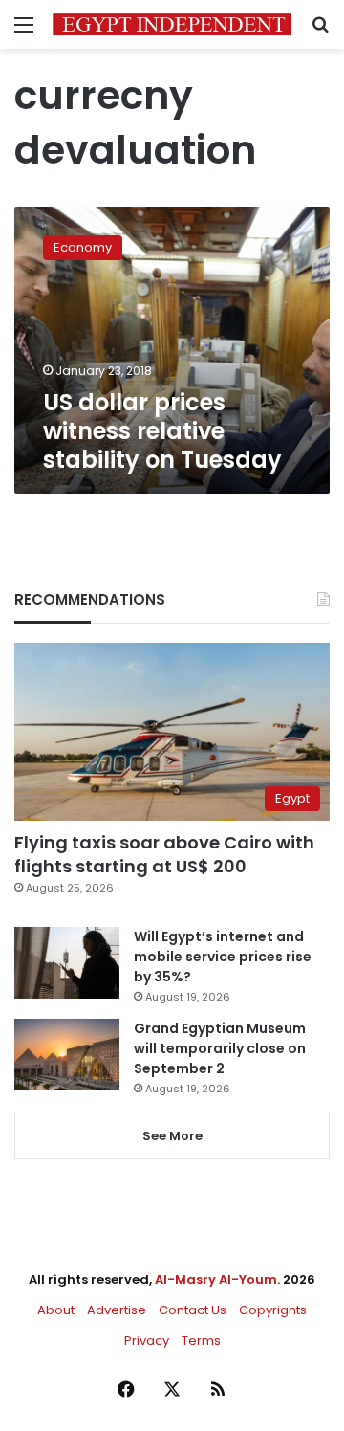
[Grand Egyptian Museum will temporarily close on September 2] (66, 1054)
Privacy (146, 1341)
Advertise (116, 1310)
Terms (201, 1341)
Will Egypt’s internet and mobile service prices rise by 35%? (223, 956)
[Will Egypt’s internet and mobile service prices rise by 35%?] (66, 963)
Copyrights (273, 1310)
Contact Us (192, 1310)
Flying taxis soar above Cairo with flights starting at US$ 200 (164, 854)
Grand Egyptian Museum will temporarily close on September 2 (220, 1048)
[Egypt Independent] (172, 24)
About (56, 1310)
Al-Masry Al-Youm (216, 1279)
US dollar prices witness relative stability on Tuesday (162, 430)
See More (172, 1136)
